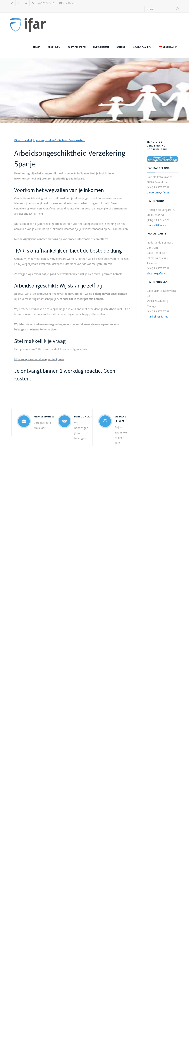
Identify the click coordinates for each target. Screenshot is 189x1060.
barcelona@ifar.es (158, 192)
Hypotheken (101, 47)
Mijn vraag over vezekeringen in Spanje (39, 359)
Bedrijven (53, 47)
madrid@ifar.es (156, 225)
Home (36, 47)
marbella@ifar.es (157, 316)
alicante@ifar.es (157, 273)
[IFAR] (28, 26)
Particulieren (77, 47)
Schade (120, 47)
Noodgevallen (142, 47)
